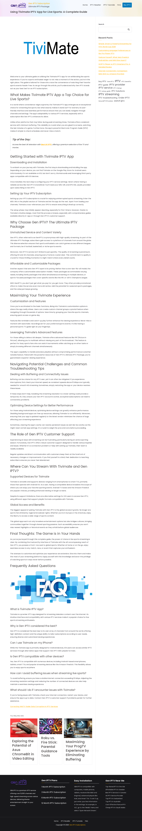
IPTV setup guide (105, 91)
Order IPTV (124, 97)
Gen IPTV (110, 81)
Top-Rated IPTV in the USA (115, 787)
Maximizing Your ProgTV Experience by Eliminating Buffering (77, 750)
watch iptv (119, 100)
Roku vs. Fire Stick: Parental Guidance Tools (49, 747)
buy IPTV (102, 81)
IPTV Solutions (118, 91)
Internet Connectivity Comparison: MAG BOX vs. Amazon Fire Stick (113, 72)
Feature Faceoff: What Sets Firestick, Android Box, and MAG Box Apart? (114, 58)
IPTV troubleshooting (108, 98)
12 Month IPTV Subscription (53, 803)
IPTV (118, 81)
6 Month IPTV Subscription (53, 797)
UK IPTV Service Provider (114, 796)
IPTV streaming (109, 94)
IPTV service (106, 87)
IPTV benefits (126, 82)
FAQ (119, 5)
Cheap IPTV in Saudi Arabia (115, 808)
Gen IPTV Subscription (39, 3)
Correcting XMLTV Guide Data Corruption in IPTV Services (34, 706)
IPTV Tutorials (109, 5)
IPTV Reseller (95, 5)
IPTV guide (103, 84)
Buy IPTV (127, 5)
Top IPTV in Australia (113, 802)
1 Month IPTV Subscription (53, 786)
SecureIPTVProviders (106, 101)
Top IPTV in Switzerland (114, 799)
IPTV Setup (118, 88)
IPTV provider (117, 84)
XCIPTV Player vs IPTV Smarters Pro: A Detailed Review (114, 65)
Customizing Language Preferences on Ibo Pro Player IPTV (115, 52)
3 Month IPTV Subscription (53, 792)
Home (85, 5)
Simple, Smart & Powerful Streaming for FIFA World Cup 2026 (115, 45)
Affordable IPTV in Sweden (115, 790)
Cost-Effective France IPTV (116, 805)
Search (101, 24)
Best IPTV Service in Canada (116, 793)
